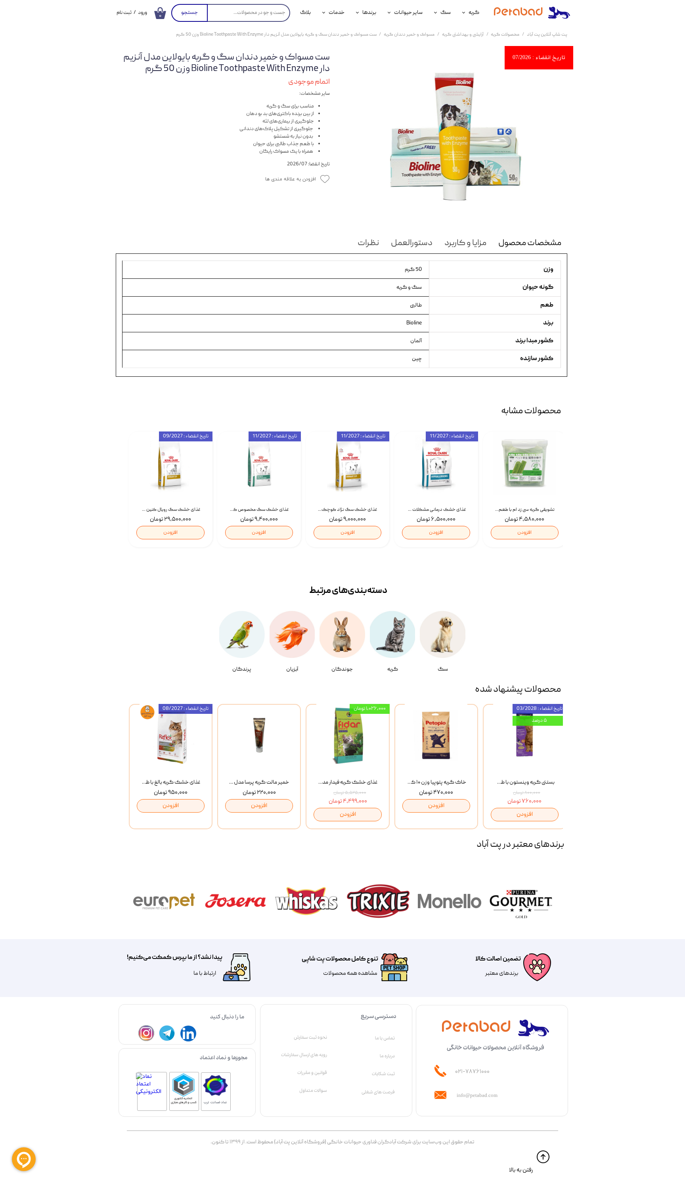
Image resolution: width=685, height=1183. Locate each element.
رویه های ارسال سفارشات (304, 1055)
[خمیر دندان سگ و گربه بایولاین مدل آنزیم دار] (454, 136)
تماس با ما (385, 1038)
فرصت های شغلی (378, 1092)
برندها (369, 13)
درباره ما (387, 1056)
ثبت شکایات (383, 1074)
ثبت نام (124, 13)
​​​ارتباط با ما (204, 973)
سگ (445, 13)
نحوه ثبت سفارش (310, 1037)
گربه (474, 13)
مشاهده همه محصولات (350, 973)
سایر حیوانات (408, 13)
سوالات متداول (313, 1090)
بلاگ (305, 13)
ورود (142, 13)
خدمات (336, 13)
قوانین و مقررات (312, 1073)
